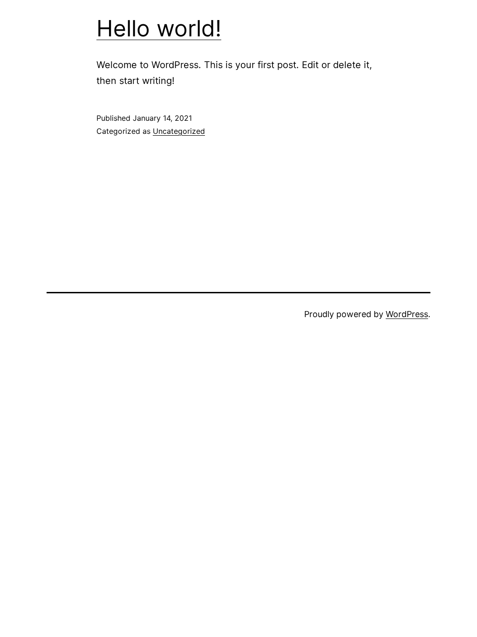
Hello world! (158, 28)
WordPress (407, 314)
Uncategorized (179, 131)
